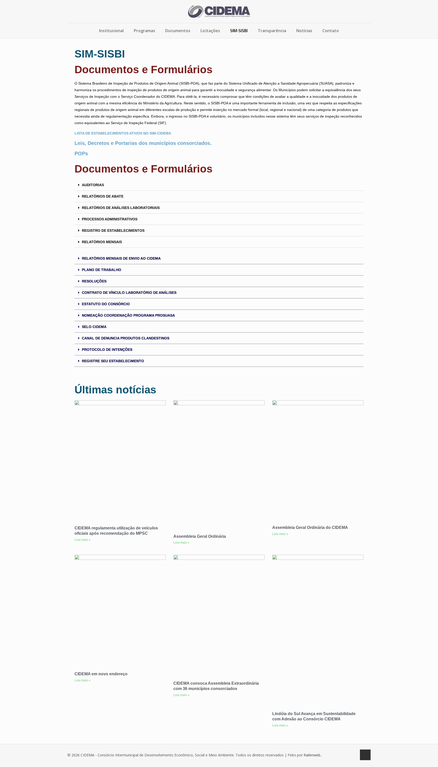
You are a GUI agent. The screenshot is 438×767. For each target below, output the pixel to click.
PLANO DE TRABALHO (101, 270)
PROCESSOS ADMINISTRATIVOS (109, 219)
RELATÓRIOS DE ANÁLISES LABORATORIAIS (121, 208)
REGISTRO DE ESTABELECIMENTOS (113, 230)
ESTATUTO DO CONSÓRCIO (106, 304)
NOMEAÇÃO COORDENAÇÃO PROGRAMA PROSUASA (128, 315)
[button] (219, 185)
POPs (81, 153)
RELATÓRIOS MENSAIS (102, 242)
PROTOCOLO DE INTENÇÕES (107, 350)
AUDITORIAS (93, 185)
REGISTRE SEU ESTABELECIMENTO (113, 361)
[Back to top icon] (365, 755)
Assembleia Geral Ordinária (199, 536)
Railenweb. (312, 755)
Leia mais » (82, 540)
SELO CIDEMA (94, 327)
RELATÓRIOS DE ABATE (102, 196)
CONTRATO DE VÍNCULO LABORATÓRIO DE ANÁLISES (129, 293)
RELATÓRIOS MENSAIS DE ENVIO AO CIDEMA (121, 258)
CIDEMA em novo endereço (101, 674)
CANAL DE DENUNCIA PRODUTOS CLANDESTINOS (125, 338)
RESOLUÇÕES (94, 281)
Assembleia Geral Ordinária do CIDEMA (310, 527)
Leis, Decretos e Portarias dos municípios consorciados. (143, 143)
